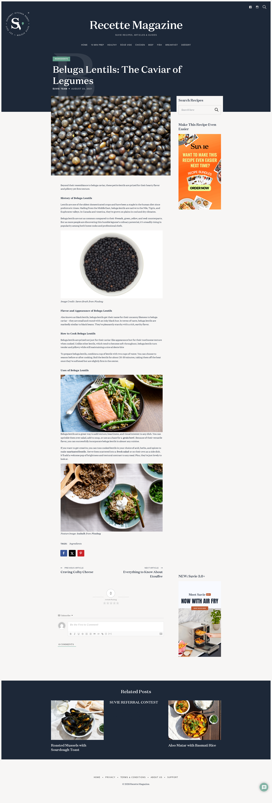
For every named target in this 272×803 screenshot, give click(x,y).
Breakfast (171, 45)
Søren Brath (81, 301)
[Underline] (79, 634)
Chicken (140, 45)
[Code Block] (98, 634)
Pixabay (98, 301)
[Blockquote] (94, 634)
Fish (159, 45)
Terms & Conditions (133, 777)
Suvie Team (60, 88)
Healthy (112, 45)
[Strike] (83, 634)
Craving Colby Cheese (77, 572)
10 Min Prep (97, 45)
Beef (150, 45)
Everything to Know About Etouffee (143, 574)
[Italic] (75, 634)
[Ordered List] (87, 634)
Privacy (110, 777)
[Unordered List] (91, 634)
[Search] (264, 7)
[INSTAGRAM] (257, 7)
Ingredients (61, 59)
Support (172, 777)
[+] (110, 634)
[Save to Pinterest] (81, 553)
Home (84, 45)
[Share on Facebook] (64, 553)
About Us (156, 777)
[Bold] (71, 634)
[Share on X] (72, 553)
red (145, 218)
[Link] (102, 634)
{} (106, 634)
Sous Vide (126, 45)
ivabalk (81, 533)
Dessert (186, 45)
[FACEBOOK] (250, 7)
